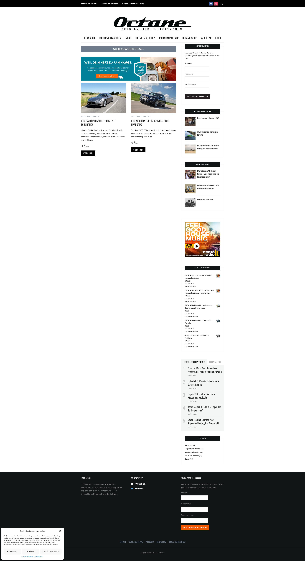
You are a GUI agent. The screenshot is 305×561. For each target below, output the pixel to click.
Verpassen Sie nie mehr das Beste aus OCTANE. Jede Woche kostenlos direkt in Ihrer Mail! (202, 56)
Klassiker (90, 38)
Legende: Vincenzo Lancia (205, 199)
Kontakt (123, 542)
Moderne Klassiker (110, 38)
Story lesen (88, 153)
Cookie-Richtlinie (27, 556)
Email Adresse (190, 84)
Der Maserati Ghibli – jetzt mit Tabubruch (98, 122)
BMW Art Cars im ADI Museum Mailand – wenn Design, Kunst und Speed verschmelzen (208, 174)
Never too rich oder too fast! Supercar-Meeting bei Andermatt (203, 421)
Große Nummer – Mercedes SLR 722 (208, 118)
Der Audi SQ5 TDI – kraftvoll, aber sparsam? (150, 122)
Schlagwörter (215, 362)
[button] (60, 531)
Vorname (188, 63)
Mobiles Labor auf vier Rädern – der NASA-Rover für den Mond (208, 187)
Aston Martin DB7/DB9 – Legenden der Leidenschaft (204, 408)
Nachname (189, 74)
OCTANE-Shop (189, 38)
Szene (128, 38)
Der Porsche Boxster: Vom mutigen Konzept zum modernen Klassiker (208, 147)
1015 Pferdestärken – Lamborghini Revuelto (207, 134)
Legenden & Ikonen (145, 38)
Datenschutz (38, 556)
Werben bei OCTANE (89, 3)
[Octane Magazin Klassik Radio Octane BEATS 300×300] (202, 223)
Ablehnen (30, 551)
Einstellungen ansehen (50, 551)
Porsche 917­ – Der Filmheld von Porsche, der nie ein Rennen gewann (205, 370)
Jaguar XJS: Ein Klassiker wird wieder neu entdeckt (202, 395)
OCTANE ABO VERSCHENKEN (133, 3)
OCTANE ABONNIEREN (109, 3)
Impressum (150, 542)
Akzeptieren (12, 551)
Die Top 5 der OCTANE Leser (194, 362)
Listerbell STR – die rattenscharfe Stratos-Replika (203, 382)
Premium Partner (169, 38)
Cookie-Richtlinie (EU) (177, 542)
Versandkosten (193, 316)
